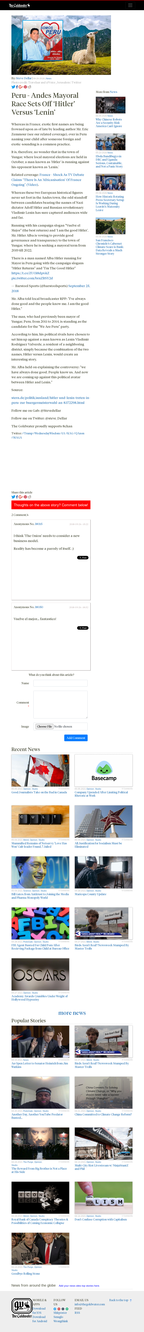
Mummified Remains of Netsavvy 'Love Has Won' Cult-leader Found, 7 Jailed (39, 844)
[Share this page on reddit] (29, 86)
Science (27, 891)
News (48, 78)
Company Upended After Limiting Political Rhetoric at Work (101, 793)
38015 (38, 524)
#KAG (69, 433)
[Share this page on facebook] (17, 86)
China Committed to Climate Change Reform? (103, 1114)
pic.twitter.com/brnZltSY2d (32, 278)
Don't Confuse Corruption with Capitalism (101, 1219)
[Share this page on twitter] (13, 86)
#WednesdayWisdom (46, 433)
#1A (62, 433)
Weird (26, 840)
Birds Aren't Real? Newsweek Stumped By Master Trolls (102, 946)
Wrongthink (61, 1321)
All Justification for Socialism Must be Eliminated (98, 844)
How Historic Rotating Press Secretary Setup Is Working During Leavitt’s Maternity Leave (110, 203)
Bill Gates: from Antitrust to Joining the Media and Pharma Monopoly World (40, 895)
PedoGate (28, 942)
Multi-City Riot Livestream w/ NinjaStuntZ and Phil (101, 1166)
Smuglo (58, 1317)
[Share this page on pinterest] (25, 86)
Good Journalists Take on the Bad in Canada (39, 792)
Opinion (27, 789)
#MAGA (16, 437)
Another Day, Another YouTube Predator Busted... (37, 1115)
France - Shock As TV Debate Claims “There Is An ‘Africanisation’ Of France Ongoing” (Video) (47, 179)
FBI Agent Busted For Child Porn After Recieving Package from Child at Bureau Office (40, 946)
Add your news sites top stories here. (79, 1285)
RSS (77, 1312)
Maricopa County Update (90, 894)
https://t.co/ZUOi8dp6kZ (30, 273)
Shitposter (60, 1312)
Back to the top (119, 1300)
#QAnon (79, 433)
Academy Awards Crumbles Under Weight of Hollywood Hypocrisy (39, 997)
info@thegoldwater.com (90, 1304)
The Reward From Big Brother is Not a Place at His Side (39, 1170)
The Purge (28, 1162)
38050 (39, 607)
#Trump (27, 433)
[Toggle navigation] (130, 5)
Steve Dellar (24, 78)
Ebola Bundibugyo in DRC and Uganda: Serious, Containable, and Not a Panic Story (109, 161)
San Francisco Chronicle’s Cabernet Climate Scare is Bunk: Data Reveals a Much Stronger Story (110, 246)
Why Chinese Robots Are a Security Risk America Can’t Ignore (109, 122)
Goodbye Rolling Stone (25, 1273)
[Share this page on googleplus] (21, 86)
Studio (35, 789)
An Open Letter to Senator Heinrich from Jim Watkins (39, 1064)
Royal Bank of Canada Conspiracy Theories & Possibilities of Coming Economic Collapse (39, 1221)
